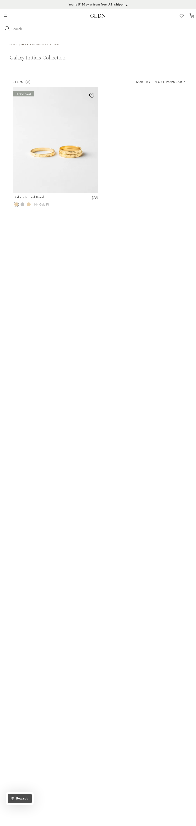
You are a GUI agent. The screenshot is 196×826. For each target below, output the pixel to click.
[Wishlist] (181, 16)
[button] (35, 82)
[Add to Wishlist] (91, 95)
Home (13, 44)
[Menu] (5, 15)
